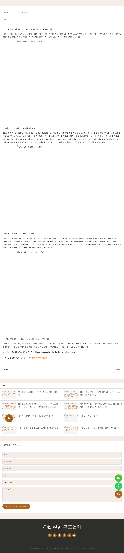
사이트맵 (77, 548)
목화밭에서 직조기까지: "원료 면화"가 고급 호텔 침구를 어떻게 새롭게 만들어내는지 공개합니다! (101, 405)
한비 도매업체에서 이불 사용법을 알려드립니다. (36, 416)
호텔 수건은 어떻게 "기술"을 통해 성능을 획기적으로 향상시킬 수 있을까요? (100, 393)
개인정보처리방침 (87, 548)
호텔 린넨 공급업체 (62, 527)
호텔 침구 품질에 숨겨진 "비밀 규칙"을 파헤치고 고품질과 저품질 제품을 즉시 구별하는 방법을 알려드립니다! (38, 405)
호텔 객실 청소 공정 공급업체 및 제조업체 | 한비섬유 (38, 428)
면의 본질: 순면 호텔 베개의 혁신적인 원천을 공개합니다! (38, 393)
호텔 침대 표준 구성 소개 (89, 416)
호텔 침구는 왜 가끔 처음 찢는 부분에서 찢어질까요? (100, 428)
